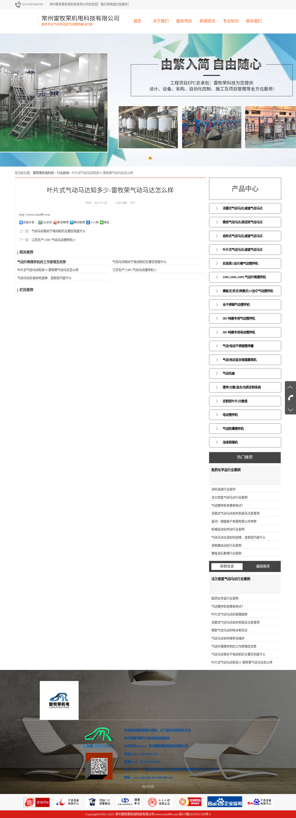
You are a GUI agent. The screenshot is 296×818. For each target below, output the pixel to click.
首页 (137, 21)
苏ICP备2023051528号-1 (195, 814)
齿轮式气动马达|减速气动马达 (242, 236)
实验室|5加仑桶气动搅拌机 (240, 263)
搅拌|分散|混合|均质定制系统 (242, 387)
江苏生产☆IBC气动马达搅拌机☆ (53, 240)
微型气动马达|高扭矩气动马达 (242, 222)
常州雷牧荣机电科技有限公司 (134, 814)
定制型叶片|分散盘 (235, 401)
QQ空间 (47, 222)
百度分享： (30, 222)
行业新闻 (63, 173)
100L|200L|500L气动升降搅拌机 (244, 277)
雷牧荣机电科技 (43, 173)
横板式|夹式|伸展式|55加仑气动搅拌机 (248, 291)
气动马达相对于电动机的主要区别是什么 (58, 231)
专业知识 (231, 21)
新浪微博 (62, 222)
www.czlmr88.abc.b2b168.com (153, 777)
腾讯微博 (79, 222)
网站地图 (148, 786)
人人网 (94, 222)
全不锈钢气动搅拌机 (236, 304)
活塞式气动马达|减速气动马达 (242, 208)
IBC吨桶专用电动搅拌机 (239, 332)
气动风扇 (229, 373)
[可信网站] (190, 806)
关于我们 (161, 21)
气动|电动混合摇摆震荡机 (239, 360)
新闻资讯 (207, 21)
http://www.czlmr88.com (34, 214)
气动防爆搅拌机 (233, 428)
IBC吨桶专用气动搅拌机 (239, 318)
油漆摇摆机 (230, 442)
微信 (106, 222)
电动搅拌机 (230, 415)
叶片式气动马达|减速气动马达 (242, 249)
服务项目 (184, 21)
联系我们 (254, 21)
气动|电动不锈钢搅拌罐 (238, 346)
